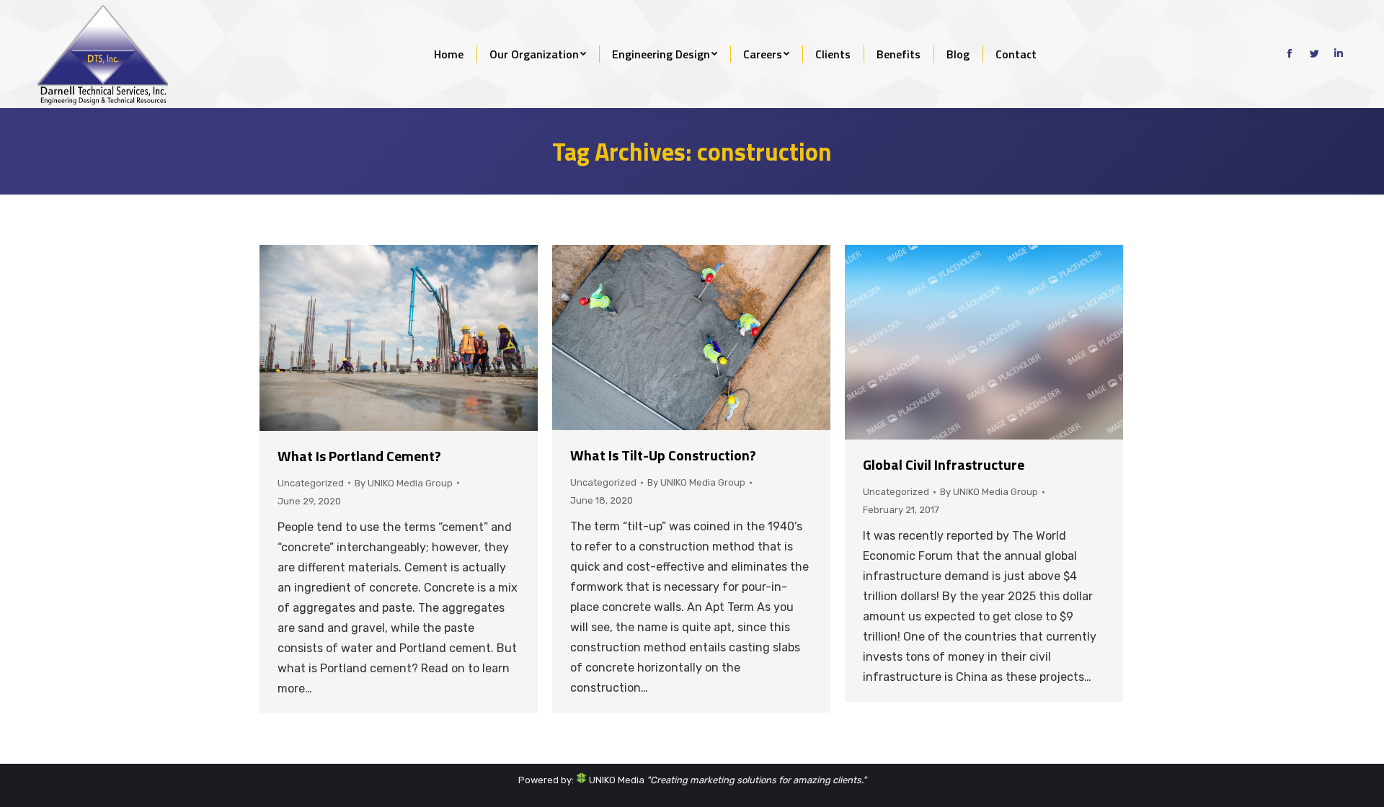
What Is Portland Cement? (359, 456)
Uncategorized (311, 483)
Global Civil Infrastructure (943, 464)
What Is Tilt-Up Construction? (663, 455)
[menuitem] (448, 54)
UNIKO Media (615, 780)
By (404, 483)
